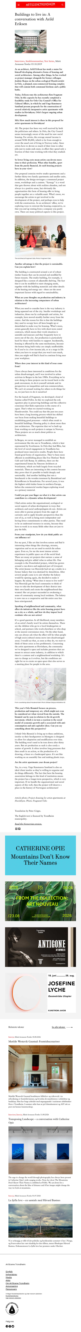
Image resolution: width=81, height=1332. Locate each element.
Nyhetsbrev (11, 1274)
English (9, 1272)
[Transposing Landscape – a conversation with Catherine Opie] (40, 1150)
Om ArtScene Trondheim (17, 1283)
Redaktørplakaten (12, 1296)
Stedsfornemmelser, (35, 61)
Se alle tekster (59, 1027)
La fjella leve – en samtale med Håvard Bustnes (34, 1200)
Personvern (11, 1289)
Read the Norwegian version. (28, 824)
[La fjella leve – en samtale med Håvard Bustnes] (40, 1221)
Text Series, (49, 61)
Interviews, (20, 61)
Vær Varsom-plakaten (13, 1298)
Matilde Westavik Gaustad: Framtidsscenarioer (34, 1041)
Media (9, 1277)
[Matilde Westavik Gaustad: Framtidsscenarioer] (40, 1069)
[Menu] (18, 5)
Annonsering (12, 1286)
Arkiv (8, 1280)
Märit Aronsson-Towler (23, 1037)
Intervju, (11, 1037)
